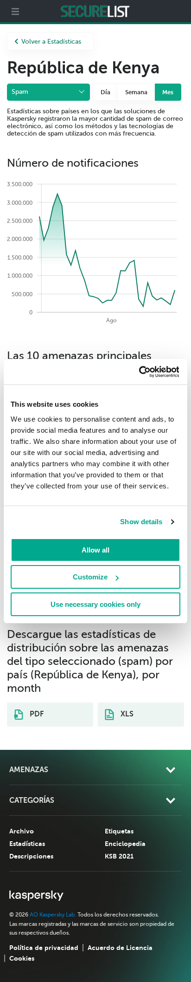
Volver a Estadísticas (51, 41)
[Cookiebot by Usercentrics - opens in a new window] (138, 372)
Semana (136, 92)
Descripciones (31, 856)
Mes (167, 92)
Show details (141, 522)
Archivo (21, 831)
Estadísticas (27, 843)
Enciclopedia (125, 843)
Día (105, 92)
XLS (126, 714)
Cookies (21, 958)
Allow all (95, 550)
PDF (36, 714)
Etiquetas (119, 831)
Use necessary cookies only (95, 604)
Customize (90, 577)
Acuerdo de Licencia (120, 947)
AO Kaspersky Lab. (53, 914)
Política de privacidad (43, 947)
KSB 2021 (119, 856)
